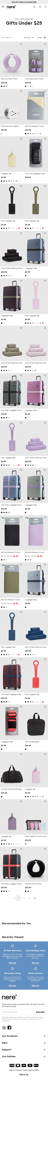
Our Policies (9, 1056)
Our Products (10, 1036)
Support (7, 1049)
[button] (2, 6)
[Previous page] (13, 898)
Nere (4, 1043)
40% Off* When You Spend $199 (24, 2)
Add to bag (12, 73)
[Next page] (34, 898)
